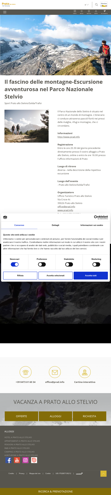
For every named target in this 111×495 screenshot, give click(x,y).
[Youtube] (17, 460)
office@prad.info (54, 382)
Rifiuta (20, 275)
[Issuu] (34, 460)
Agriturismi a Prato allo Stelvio (21, 455)
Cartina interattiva (84, 382)
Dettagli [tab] (55, 225)
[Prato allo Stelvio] (42, 4)
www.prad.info (65, 210)
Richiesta (89, 416)
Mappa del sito (34, 473)
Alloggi (55, 416)
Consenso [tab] (19, 225)
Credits (11, 473)
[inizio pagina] (103, 474)
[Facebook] (8, 460)
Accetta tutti (91, 275)
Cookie (48, 473)
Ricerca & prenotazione (55, 491)
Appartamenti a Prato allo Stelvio (22, 441)
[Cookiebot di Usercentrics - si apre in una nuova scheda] (96, 217)
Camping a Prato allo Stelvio (19, 451)
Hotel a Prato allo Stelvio (18, 437)
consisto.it (79, 473)
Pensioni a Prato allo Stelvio (19, 444)
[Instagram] (25, 460)
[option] (55, 45)
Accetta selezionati (55, 275)
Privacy (21, 473)
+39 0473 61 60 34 (25, 382)
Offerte (21, 416)
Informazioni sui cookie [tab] (92, 225)
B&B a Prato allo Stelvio (17, 448)
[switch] (42, 264)
